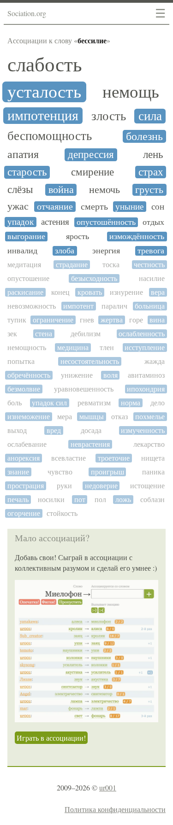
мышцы (91, 416)
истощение (147, 485)
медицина (73, 347)
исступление (145, 347)
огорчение (23, 513)
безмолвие (23, 389)
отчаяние (55, 206)
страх (150, 172)
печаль (18, 499)
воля (110, 375)
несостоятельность (89, 361)
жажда (154, 361)
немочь (104, 190)
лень (153, 154)
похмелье (150, 416)
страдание (72, 264)
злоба (64, 251)
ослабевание (27, 444)
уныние (129, 206)
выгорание (26, 236)
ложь (123, 499)
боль (14, 402)
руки (64, 485)
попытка (21, 361)
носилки (51, 499)
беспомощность (49, 136)
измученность (143, 430)
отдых (153, 222)
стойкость (62, 513)
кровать (90, 292)
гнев (87, 320)
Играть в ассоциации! (51, 738)
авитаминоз (146, 375)
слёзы (20, 189)
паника (153, 472)
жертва (112, 320)
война (61, 190)
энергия (106, 251)
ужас (18, 206)
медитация (24, 264)
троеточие (114, 458)
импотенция (42, 115)
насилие (152, 278)
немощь (130, 92)
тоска (110, 264)
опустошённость (106, 222)
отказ (119, 416)
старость (27, 172)
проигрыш (107, 472)
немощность (26, 347)
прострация (25, 485)
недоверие (101, 485)
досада (91, 430)
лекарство (149, 444)
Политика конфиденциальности (115, 809)
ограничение (53, 320)
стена (43, 333)
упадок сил (49, 402)
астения (55, 222)
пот (79, 499)
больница (150, 306)
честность (149, 264)
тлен (107, 347)
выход (17, 430)
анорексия (23, 458)
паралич (114, 306)
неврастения (90, 444)
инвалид (22, 251)
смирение (92, 172)
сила (150, 116)
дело (157, 402)
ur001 (107, 787)
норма (130, 402)
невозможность (31, 306)
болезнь (144, 136)
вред (54, 430)
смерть (94, 206)
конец (60, 292)
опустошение (28, 278)
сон (157, 207)
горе (136, 320)
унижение (77, 375)
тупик (16, 320)
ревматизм (94, 402)
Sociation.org (26, 13)
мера (64, 416)
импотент (78, 306)
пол (100, 499)
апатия (23, 154)
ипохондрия (146, 389)
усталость (44, 92)
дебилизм (86, 333)
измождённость (136, 236)
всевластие (68, 458)
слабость (44, 65)
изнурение (126, 292)
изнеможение (28, 416)
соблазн (152, 499)
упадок (20, 222)
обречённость (28, 375)
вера (158, 292)
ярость (77, 236)
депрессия (91, 154)
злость (108, 116)
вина (157, 320)
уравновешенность (83, 389)
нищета (153, 458)
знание (18, 472)
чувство (60, 472)
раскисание (25, 292)
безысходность (94, 278)
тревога (150, 251)
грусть (149, 190)
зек (12, 333)
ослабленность (142, 333)
